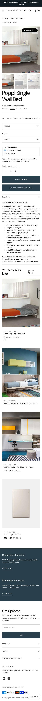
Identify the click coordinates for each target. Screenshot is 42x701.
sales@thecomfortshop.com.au (13, 687)
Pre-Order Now (21, 179)
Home (4, 18)
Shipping (12, 108)
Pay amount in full (13, 150)
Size (21, 118)
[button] (30, 10)
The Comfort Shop (17, 698)
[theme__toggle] (25, 10)
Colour (4, 134)
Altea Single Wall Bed (12, 534)
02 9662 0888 (13, 588)
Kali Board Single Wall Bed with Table (18, 467)
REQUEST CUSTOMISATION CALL (20, 188)
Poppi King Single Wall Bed (14, 334)
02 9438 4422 (13, 562)
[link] (21, 303)
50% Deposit (11, 153)
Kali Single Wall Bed (11, 403)
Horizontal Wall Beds (16, 18)
